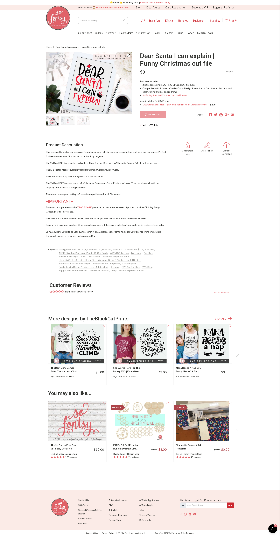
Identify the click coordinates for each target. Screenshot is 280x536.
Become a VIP (199, 7)
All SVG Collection (119, 253)
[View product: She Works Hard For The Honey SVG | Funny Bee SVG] (140, 344)
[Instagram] (185, 514)
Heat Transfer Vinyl (90, 256)
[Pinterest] (190, 514)
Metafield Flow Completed (106, 263)
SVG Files (147, 267)
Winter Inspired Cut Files (131, 270)
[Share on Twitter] (215, 114)
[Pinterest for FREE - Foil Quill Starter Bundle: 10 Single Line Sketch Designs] (144, 435)
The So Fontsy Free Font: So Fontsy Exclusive (64, 447)
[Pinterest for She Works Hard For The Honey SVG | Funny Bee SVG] (144, 358)
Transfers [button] (154, 20)
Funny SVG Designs (68, 256)
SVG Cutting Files (131, 267)
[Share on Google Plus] (227, 114)
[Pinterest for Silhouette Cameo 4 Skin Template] (207, 435)
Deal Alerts (153, 7)
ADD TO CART (94, 357)
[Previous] (52, 83)
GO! (230, 505)
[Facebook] (181, 514)
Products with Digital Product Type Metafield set (83, 267)
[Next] (126, 83)
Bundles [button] (183, 20)
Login (216, 7)
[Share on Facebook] (210, 114)
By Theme (136, 253)
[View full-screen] (128, 55)
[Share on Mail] (232, 114)
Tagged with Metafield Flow (73, 270)
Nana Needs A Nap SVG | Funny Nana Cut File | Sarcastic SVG (189, 369)
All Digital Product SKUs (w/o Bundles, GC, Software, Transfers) (90, 249)
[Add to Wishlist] (105, 325)
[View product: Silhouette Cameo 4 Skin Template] (203, 421)
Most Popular (129, 263)
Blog (138, 7)
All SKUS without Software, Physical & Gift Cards (83, 253)
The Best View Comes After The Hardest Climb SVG (64, 369)
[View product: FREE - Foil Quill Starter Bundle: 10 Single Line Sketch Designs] (140, 421)
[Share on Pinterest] (221, 114)
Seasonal (115, 267)
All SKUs (149, 249)
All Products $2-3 (134, 249)
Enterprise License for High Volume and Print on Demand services (175, 104)
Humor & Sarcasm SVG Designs (74, 263)
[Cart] (233, 20)
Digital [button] (169, 20)
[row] (140, 354)
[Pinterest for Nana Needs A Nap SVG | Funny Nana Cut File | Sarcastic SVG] (207, 358)
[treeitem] (52, 121)
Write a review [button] (221, 292)
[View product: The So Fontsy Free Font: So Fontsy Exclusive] (77, 421)
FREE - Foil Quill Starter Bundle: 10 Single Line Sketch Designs (125, 447)
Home (49, 47)
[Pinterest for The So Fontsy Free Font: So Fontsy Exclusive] (81, 435)
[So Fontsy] (58, 18)
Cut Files (148, 253)
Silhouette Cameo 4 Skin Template (189, 447)
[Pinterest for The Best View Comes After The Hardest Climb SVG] (81, 358)
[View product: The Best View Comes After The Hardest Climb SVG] (77, 344)
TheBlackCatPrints (99, 270)
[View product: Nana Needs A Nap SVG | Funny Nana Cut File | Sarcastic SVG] (203, 344)
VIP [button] (143, 20)
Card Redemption (175, 7)
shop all (220, 318)
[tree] (89, 121)
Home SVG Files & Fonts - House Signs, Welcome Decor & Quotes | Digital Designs (100, 260)
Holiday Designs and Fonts (116, 256)
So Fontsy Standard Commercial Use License (164, 95)
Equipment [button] (199, 20)
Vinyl (114, 270)
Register (229, 7)
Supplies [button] (215, 20)
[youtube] (194, 514)
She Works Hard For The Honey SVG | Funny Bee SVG (126, 369)
